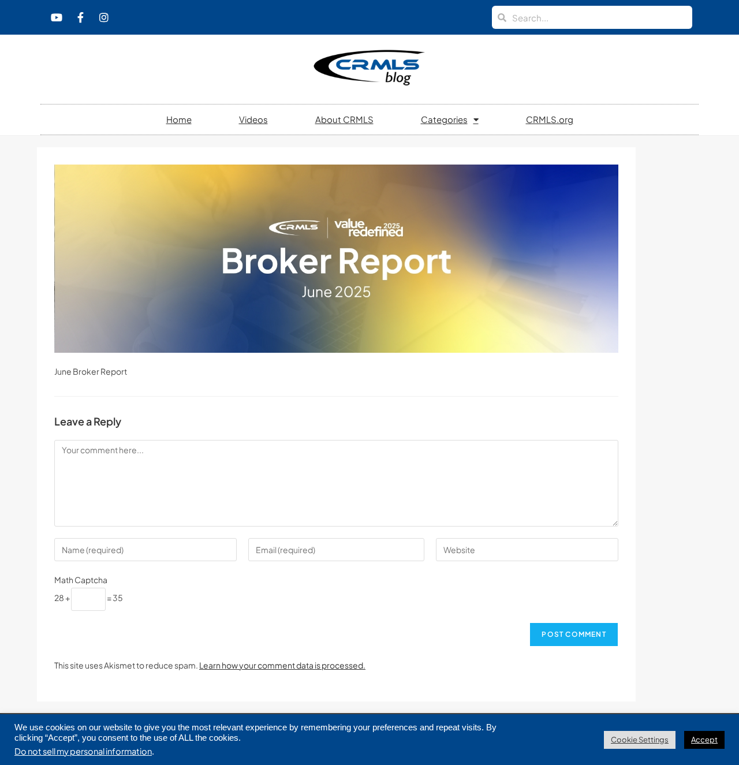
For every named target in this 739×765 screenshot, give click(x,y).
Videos (253, 119)
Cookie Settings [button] (640, 739)
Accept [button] (704, 739)
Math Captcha (80, 579)
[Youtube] (56, 17)
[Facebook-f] (80, 17)
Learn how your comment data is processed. (282, 665)
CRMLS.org (549, 119)
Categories (444, 119)
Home (179, 119)
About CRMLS (344, 119)
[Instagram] (104, 17)
